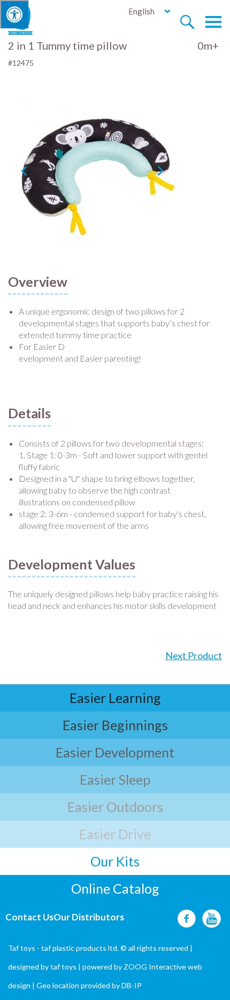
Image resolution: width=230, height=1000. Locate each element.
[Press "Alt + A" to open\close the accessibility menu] (14, 14)
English (141, 11)
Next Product (193, 655)
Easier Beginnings (115, 725)
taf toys (63, 966)
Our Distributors (88, 917)
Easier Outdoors (115, 807)
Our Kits (115, 861)
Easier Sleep (115, 779)
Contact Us (29, 917)
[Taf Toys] (30, 19)
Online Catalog (115, 888)
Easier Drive (115, 834)
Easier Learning (115, 698)
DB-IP (131, 985)
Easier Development (115, 752)
